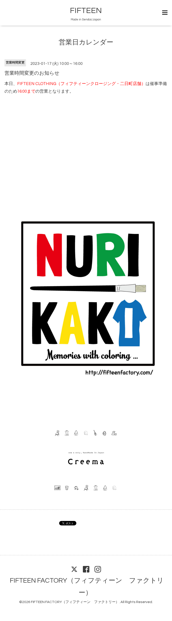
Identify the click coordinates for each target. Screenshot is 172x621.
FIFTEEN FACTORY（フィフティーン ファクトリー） (75, 602)
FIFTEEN (86, 10)
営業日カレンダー (86, 42)
